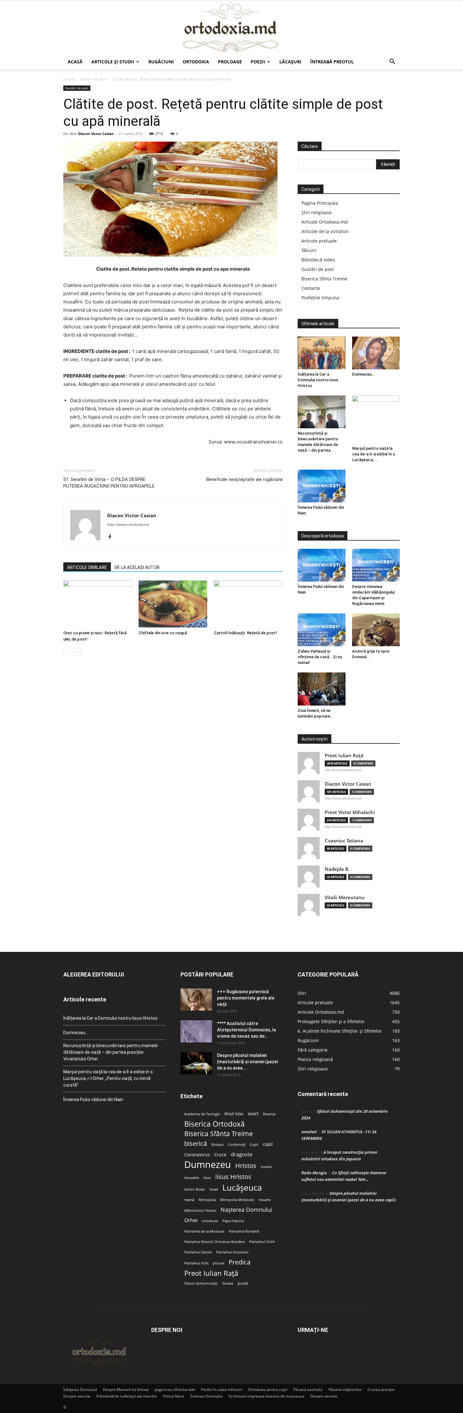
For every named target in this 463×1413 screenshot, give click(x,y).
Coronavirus (197, 1155)
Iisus (207, 1178)
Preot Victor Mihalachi (350, 812)
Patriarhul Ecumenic (232, 1252)
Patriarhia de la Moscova (204, 1231)
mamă (189, 1200)
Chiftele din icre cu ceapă (163, 632)
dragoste (241, 1154)
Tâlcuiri (309, 250)
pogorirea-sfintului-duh (175, 1389)
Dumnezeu (207, 1164)
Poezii (258, 62)
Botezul (217, 1144)
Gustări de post (93, 79)
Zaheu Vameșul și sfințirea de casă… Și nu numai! (320, 657)
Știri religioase (316, 212)
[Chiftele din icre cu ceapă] (173, 604)
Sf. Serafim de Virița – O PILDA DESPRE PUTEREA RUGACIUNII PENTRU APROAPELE (109, 483)
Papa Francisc (233, 1221)
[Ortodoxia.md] (231, 27)
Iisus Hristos (233, 1176)
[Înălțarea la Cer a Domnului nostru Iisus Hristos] (322, 353)
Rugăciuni (161, 62)
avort (253, 1114)
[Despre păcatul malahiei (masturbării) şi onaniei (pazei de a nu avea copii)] (196, 1063)
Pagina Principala (319, 203)
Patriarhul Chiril (262, 1242)
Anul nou (233, 1114)
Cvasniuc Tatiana (344, 841)
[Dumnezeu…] (376, 353)
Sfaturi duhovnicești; (201, 1283)
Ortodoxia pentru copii (267, 1389)
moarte (265, 1200)
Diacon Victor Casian (96, 133)
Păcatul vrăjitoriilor (345, 1389)
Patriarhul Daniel (198, 1252)
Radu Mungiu (314, 1173)
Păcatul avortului (308, 1389)
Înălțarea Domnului (80, 1389)
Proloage (230, 62)
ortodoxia (210, 1221)
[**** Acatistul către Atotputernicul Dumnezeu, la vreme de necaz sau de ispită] (196, 1031)
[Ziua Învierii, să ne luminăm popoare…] (322, 688)
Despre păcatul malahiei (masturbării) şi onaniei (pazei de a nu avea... (247, 1061)
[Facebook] (112, 537)
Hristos (245, 1165)
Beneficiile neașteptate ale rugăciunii (244, 479)
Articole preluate (319, 241)
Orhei (190, 1220)
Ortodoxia (196, 62)
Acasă (75, 62)
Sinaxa (227, 1283)
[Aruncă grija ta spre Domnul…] (376, 629)
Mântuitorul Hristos (200, 1210)
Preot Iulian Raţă (344, 756)
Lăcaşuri (290, 62)
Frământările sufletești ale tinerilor (126, 1396)
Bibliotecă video (318, 260)
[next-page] (77, 652)
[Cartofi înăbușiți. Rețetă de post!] (248, 604)
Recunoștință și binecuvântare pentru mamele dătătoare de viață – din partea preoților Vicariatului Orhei (110, 1052)
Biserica (269, 1114)
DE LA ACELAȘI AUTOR (137, 567)
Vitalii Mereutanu (345, 897)
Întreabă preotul (332, 62)
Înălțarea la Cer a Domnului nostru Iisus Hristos (318, 380)
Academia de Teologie (202, 1114)
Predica (239, 1262)
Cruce (220, 1155)
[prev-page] (67, 652)
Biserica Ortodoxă (214, 1124)
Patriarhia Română (244, 1231)
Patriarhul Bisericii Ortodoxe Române (214, 1242)
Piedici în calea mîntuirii (221, 1389)
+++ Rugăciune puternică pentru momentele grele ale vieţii (245, 998)
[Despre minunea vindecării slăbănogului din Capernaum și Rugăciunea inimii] (376, 565)
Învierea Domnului (206, 1396)
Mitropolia (207, 1200)
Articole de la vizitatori (325, 231)
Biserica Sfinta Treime (324, 279)
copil (268, 1144)
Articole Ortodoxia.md (324, 222)
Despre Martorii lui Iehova (126, 1389)
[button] (392, 62)
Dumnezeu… (363, 374)
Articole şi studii (112, 62)
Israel (213, 1189)
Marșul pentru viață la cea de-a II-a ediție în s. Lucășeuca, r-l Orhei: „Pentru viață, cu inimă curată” (108, 1078)
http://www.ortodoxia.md (128, 524)
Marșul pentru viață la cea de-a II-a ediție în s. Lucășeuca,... (374, 454)
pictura (218, 1263)
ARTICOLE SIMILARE (87, 567)
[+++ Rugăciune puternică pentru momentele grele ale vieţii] (196, 999)
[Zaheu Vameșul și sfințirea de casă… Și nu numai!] (322, 629)
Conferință (236, 1144)
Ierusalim (191, 1178)
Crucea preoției (381, 1389)
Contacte (310, 288)
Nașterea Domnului (246, 1209)
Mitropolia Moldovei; (237, 1200)
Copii (254, 1144)
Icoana (266, 1166)
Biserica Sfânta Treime (218, 1133)
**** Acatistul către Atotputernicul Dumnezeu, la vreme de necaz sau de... (246, 1030)
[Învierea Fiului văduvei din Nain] (322, 486)
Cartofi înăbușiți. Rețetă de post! (245, 632)
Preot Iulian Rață (211, 1273)
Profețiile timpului (320, 298)
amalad (309, 1132)
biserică (195, 1143)
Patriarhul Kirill (196, 1263)
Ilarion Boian (194, 1189)
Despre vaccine (76, 1396)
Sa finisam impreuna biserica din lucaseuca (266, 1396)
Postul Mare (173, 1396)
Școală (242, 1283)
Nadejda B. (337, 869)
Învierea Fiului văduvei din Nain (93, 1099)
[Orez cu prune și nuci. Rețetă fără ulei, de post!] (97, 604)
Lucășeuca (242, 1187)
